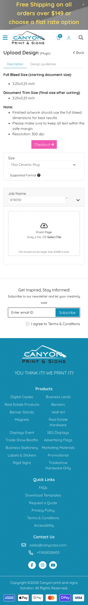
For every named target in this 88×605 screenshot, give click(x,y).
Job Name (17, 193)
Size (11, 158)
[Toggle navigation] (5, 38)
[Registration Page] (69, 37)
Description (15, 64)
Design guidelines (43, 64)
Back (80, 52)
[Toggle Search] (81, 37)
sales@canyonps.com (48, 545)
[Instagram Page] (42, 565)
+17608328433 (48, 552)
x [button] (83, 4)
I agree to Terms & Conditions (55, 323)
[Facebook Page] (32, 565)
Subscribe (67, 312)
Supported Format (23, 175)
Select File (54, 237)
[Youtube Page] (53, 565)
